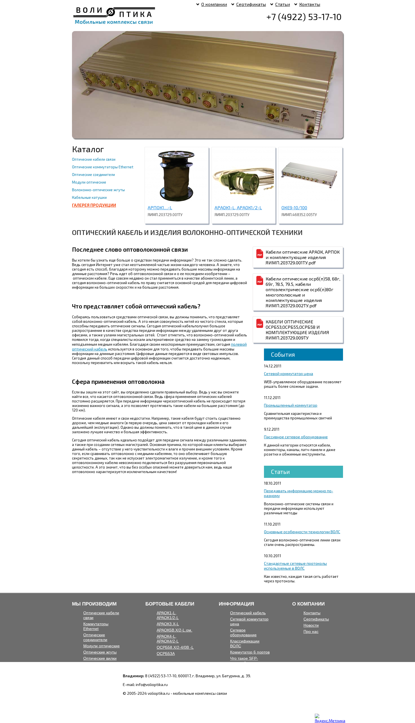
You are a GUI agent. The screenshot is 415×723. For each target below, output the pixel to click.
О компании (214, 4)
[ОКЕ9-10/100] (310, 200)
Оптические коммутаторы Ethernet (102, 167)
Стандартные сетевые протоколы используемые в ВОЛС (295, 565)
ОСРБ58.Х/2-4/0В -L (175, 647)
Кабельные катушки (89, 197)
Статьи (282, 4)
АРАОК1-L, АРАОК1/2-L (168, 615)
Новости (311, 625)
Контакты (309, 4)
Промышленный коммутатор (290, 405)
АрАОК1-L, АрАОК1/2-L (238, 207)
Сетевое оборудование (243, 632)
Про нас (310, 631)
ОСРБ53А (166, 653)
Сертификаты (251, 4)
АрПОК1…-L (160, 207)
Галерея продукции (94, 205)
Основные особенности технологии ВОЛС (302, 531)
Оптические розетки (101, 664)
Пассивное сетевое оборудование (296, 436)
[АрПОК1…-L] (176, 200)
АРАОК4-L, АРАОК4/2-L (168, 638)
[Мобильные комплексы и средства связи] (114, 24)
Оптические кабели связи (93, 159)
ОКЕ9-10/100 (294, 207)
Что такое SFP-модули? (244, 660)
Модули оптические (89, 182)
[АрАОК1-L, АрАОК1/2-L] (243, 200)
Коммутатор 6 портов (250, 652)
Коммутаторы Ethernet (95, 626)
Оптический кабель (248, 613)
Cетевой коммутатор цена (288, 373)
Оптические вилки (100, 658)
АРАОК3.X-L (168, 624)
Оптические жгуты (100, 652)
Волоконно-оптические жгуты (98, 190)
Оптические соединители (93, 174)
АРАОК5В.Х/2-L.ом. (174, 630)
